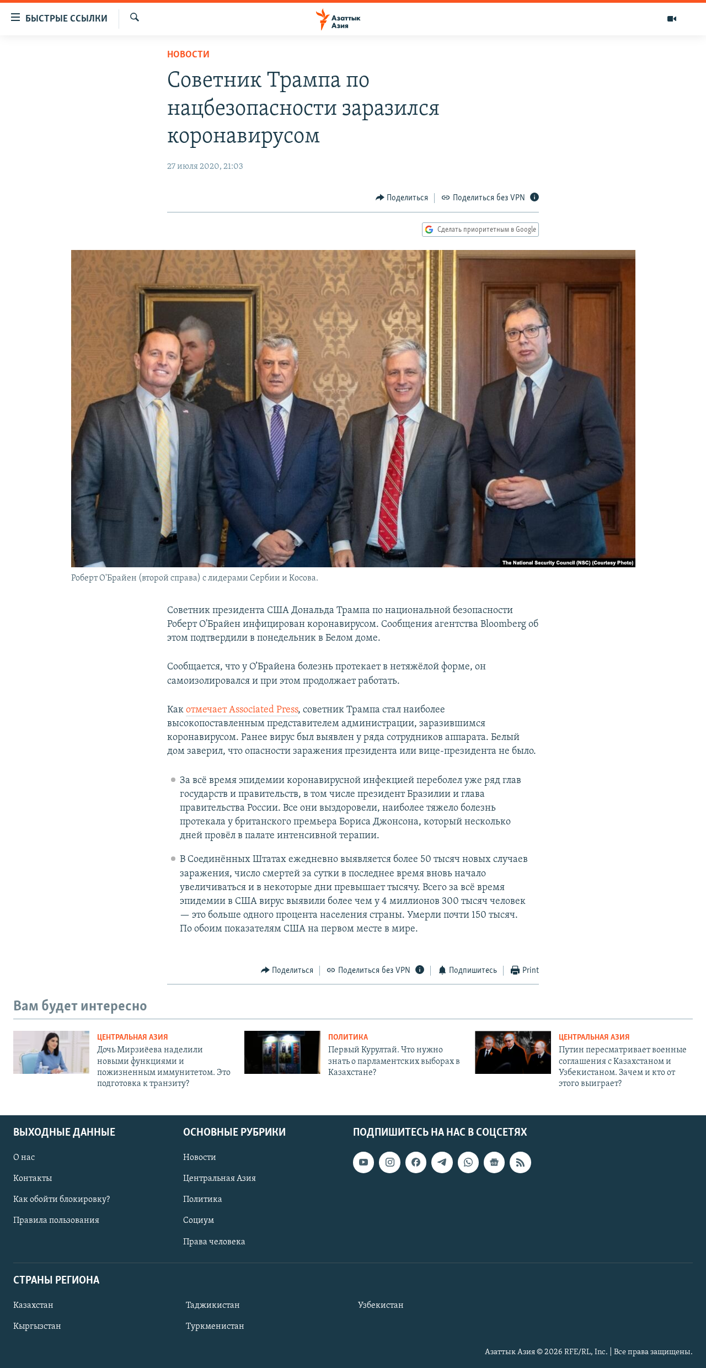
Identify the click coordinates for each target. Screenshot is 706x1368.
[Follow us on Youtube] (363, 1162)
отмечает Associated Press (242, 710)
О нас (24, 1157)
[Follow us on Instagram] (389, 1162)
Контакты (32, 1178)
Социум (198, 1220)
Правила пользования (56, 1220)
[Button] (402, 198)
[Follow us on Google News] (494, 1162)
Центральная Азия (132, 1038)
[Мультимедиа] (671, 18)
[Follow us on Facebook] (415, 1162)
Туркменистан (215, 1326)
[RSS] (520, 1162)
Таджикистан (213, 1305)
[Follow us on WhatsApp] (468, 1162)
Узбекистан (381, 1305)
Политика (348, 1038)
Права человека (214, 1241)
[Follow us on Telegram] (441, 1162)
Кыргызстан (37, 1326)
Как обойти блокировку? (61, 1199)
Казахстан (33, 1305)
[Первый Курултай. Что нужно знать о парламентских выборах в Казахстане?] (282, 1052)
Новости (188, 55)
